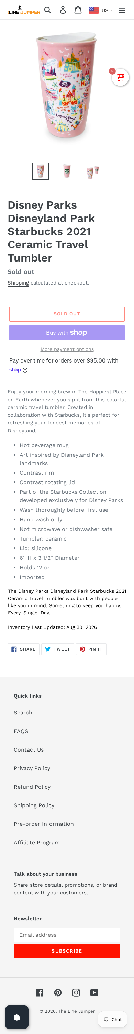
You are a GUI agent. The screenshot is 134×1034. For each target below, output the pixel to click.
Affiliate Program (37, 842)
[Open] (17, 1017)
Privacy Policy (32, 768)
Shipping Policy (34, 805)
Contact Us (29, 749)
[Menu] (122, 10)
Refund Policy (32, 786)
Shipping (18, 283)
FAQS (21, 731)
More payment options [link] (67, 349)
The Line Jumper (76, 1011)
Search (23, 712)
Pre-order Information (44, 824)
